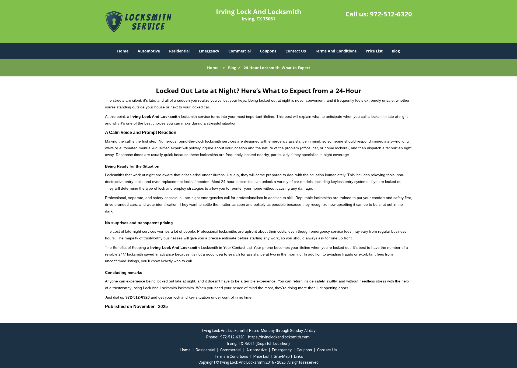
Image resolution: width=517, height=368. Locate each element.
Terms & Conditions (231, 356)
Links (298, 356)
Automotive (149, 51)
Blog (396, 51)
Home (122, 51)
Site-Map (282, 356)
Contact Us (295, 51)
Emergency (209, 51)
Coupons (268, 51)
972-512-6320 (391, 13)
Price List (374, 51)
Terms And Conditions (336, 51)
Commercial (239, 51)
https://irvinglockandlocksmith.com (279, 337)
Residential (179, 51)
